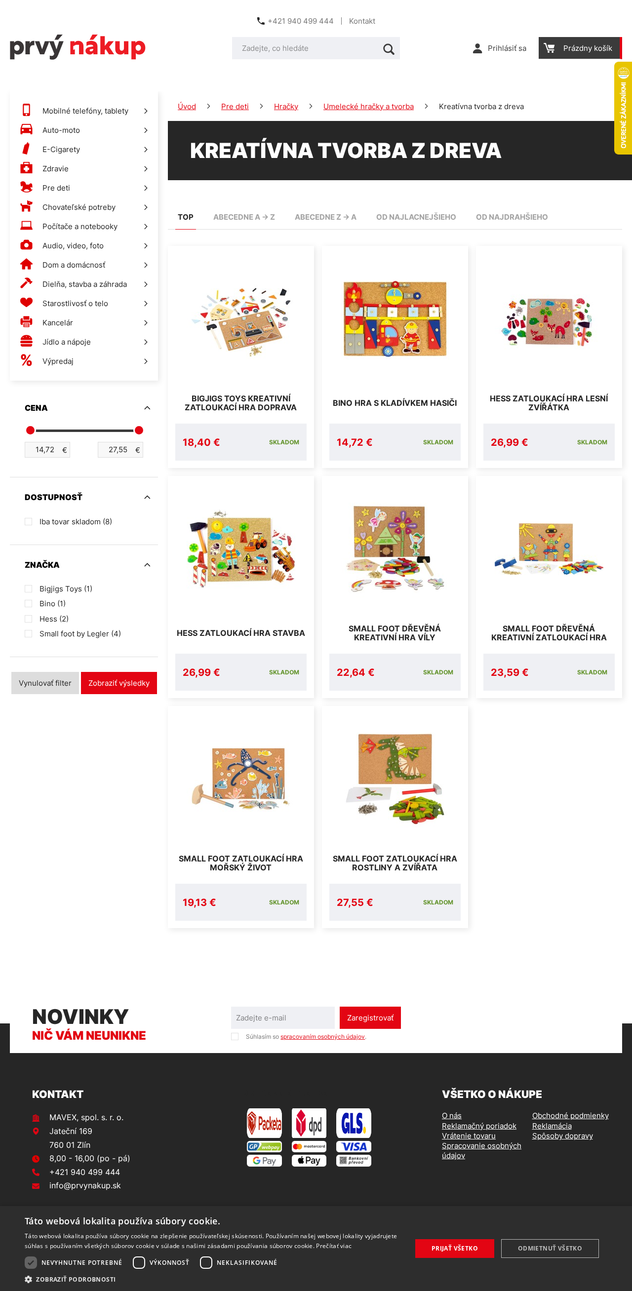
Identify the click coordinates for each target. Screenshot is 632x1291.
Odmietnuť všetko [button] (550, 1248)
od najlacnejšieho (416, 217)
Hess (54, 619)
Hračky (286, 106)
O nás (452, 1115)
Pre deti (235, 106)
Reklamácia (552, 1126)
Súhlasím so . (306, 1036)
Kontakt (362, 21)
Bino (53, 603)
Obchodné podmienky (570, 1115)
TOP (186, 217)
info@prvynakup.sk (85, 1185)
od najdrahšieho (512, 217)
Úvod (187, 106)
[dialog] (316, 1248)
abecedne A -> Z (244, 217)
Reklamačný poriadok (479, 1126)
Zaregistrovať (370, 1017)
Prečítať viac (334, 1246)
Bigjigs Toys (66, 588)
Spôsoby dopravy (562, 1135)
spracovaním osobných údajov (322, 1036)
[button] (212, 1279)
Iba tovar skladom (76, 521)
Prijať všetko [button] (455, 1248)
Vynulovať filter (45, 683)
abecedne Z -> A (325, 217)
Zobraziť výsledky (119, 683)
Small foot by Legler (80, 633)
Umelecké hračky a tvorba (368, 106)
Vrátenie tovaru (469, 1135)
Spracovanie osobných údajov (481, 1150)
